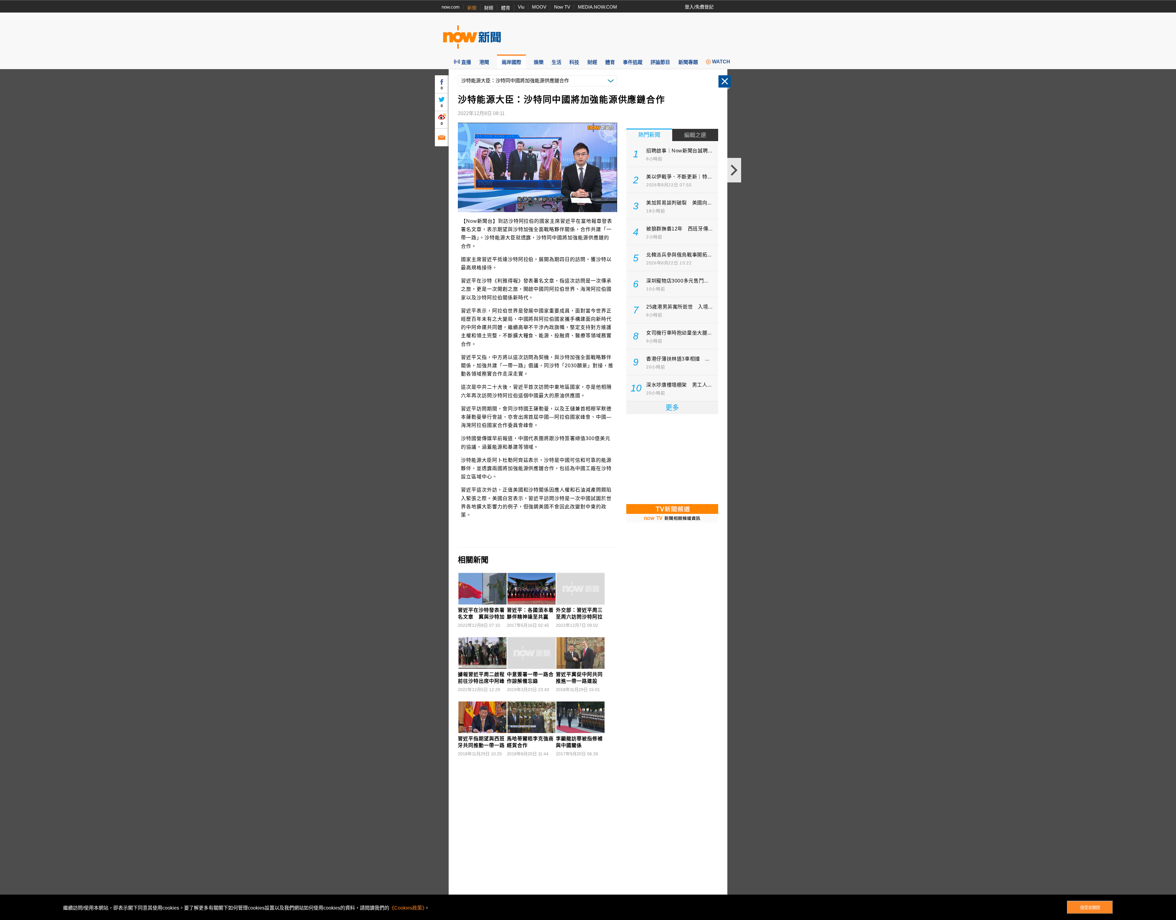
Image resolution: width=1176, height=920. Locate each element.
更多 (672, 407)
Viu (521, 6)
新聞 (472, 7)
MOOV (539, 6)
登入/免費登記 (699, 6)
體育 (505, 7)
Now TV (562, 6)
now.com (451, 6)
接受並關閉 (1090, 907)
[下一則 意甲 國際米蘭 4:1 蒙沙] (734, 170)
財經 (488, 7)
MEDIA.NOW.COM (597, 6)
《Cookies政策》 (406, 908)
